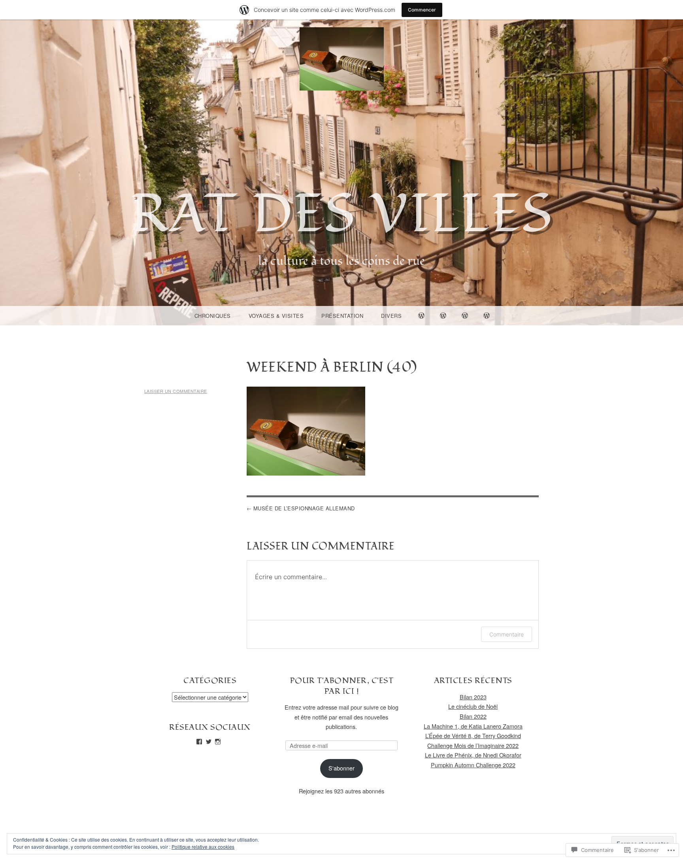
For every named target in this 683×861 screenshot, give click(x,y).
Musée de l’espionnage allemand (304, 508)
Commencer (422, 10)
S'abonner (341, 768)
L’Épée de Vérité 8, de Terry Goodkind (473, 735)
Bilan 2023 (473, 697)
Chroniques (212, 315)
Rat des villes (341, 214)
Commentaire (506, 634)
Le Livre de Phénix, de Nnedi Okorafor (473, 755)
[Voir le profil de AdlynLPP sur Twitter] (209, 741)
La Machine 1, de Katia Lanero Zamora (473, 726)
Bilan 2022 (473, 716)
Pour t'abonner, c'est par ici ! (342, 686)
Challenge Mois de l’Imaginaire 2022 (473, 745)
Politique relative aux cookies (203, 846)
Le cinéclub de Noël (473, 706)
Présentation (342, 315)
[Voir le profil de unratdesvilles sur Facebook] (199, 741)
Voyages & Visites (276, 315)
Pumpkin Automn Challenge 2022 (473, 765)
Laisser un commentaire (175, 391)
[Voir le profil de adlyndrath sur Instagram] (218, 741)
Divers (391, 315)
